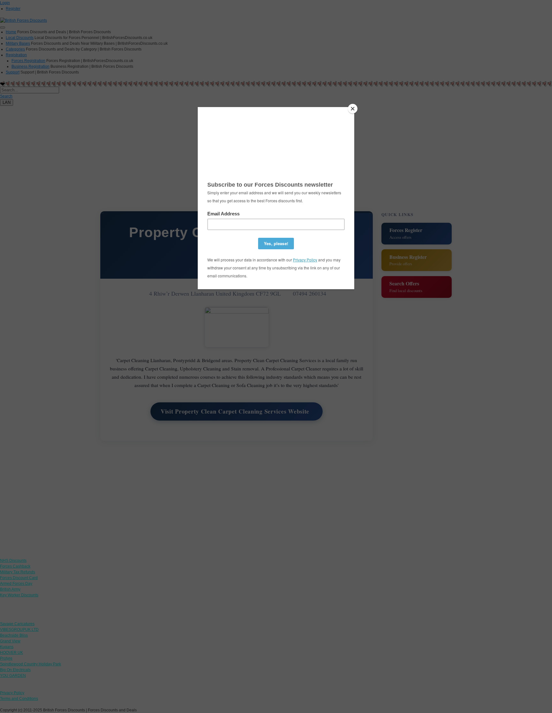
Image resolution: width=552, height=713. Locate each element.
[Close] (352, 108)
